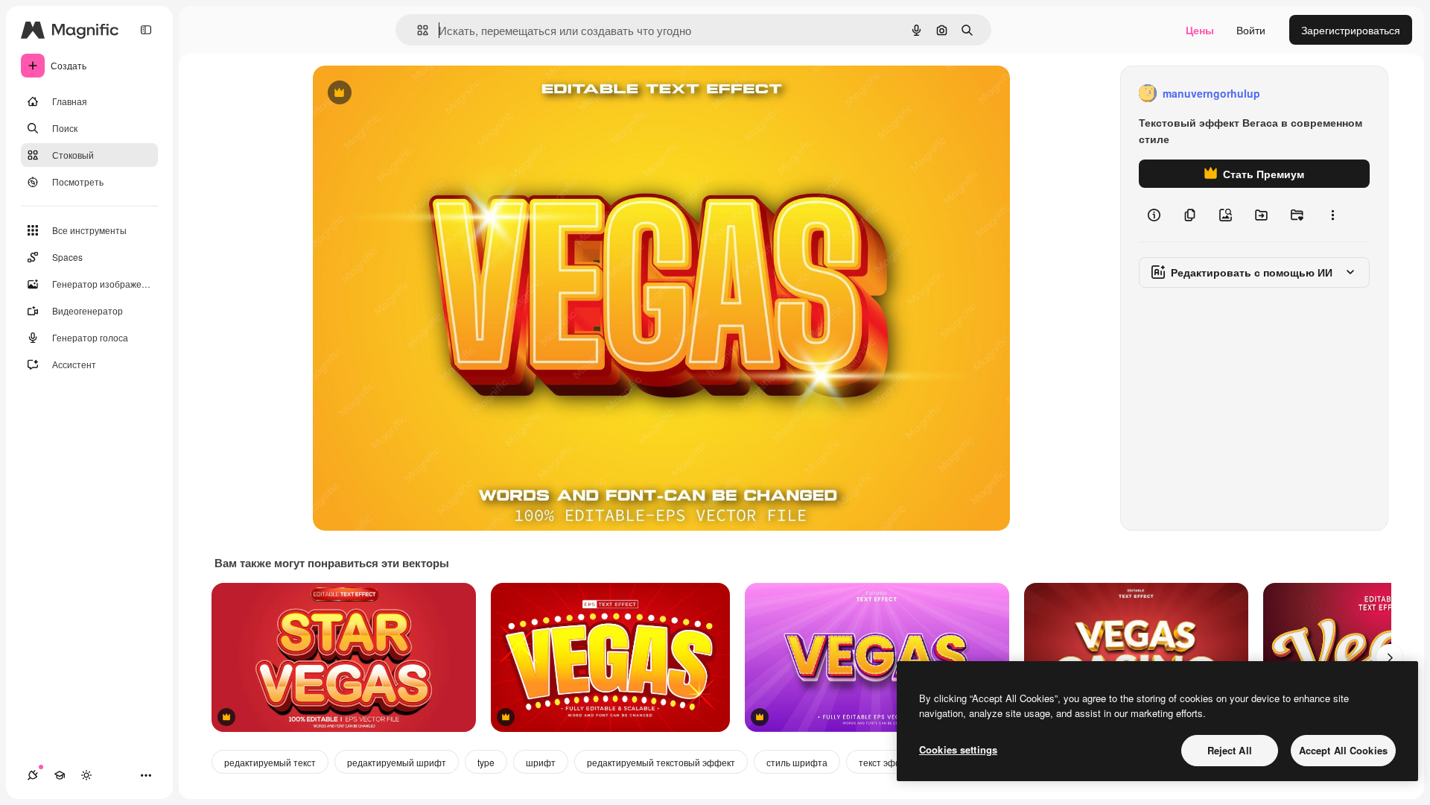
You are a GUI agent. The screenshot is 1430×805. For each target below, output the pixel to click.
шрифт (541, 762)
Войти (1250, 29)
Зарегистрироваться (1350, 29)
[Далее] (1389, 657)
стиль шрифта (796, 762)
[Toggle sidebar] (146, 30)
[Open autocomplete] (416, 30)
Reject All (1229, 750)
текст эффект (887, 762)
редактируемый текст (270, 762)
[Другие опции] (1332, 215)
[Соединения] (33, 775)
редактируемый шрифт (396, 762)
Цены (1200, 29)
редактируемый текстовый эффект (661, 762)
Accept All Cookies (1343, 750)
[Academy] (60, 775)
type (486, 762)
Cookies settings (958, 749)
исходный (412, 93)
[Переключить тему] (86, 775)
